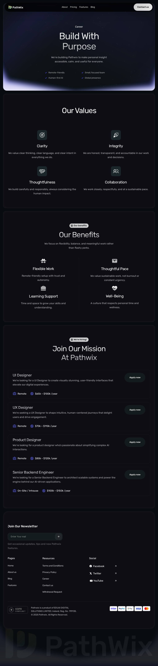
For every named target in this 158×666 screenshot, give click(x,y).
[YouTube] (91, 581)
